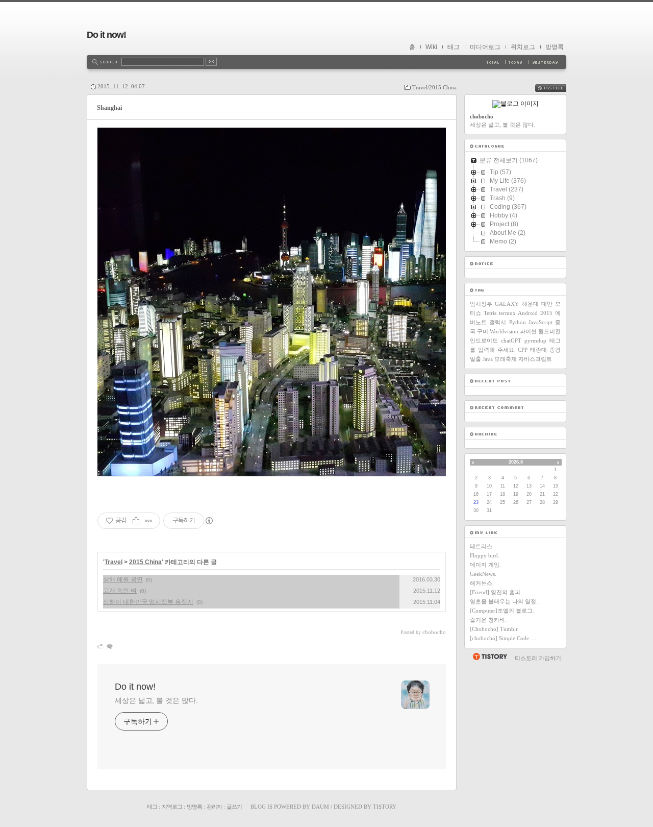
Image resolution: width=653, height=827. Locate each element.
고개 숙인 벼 (120, 590)
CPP (523, 350)
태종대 (538, 350)
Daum (320, 807)
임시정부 (481, 304)
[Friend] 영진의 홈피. (496, 592)
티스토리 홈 (489, 656)
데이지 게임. (485, 565)
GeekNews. (483, 574)
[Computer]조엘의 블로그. (502, 610)
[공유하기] (136, 520)
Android (528, 313)
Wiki (431, 47)
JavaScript (540, 322)
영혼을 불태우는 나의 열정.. (504, 601)
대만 (546, 304)
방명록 (554, 47)
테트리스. (482, 546)
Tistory (384, 807)
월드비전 (549, 331)
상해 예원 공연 (123, 579)
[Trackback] (100, 646)
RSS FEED (558, 88)
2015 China (145, 562)
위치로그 (523, 47)
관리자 (214, 807)
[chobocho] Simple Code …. (504, 638)
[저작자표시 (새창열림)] (208, 521)
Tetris (490, 313)
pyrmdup (535, 340)
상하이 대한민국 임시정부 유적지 (148, 601)
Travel (113, 562)
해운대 (530, 304)
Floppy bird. (484, 555)
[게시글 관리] (148, 520)
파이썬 (528, 331)
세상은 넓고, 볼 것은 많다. (156, 700)
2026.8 (516, 462)
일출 (475, 359)
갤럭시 (497, 322)
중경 (555, 350)
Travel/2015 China (434, 87)
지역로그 (172, 807)
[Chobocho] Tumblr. (494, 629)
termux (507, 313)
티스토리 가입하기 (538, 658)
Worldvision (504, 331)
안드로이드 (484, 340)
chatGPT (511, 340)
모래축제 (505, 359)
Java (488, 359)
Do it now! (106, 35)
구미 (482, 331)
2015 (546, 313)
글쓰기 (234, 807)
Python (517, 322)
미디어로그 (485, 47)
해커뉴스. (482, 583)
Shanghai (109, 107)
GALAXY (507, 304)
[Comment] (109, 646)
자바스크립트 (535, 359)
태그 (453, 47)
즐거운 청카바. (488, 620)
